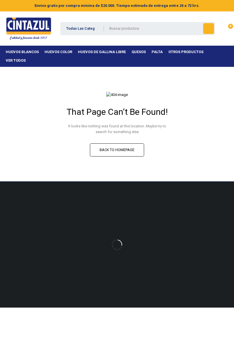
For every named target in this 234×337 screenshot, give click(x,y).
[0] (226, 28)
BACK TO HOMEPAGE (117, 150)
